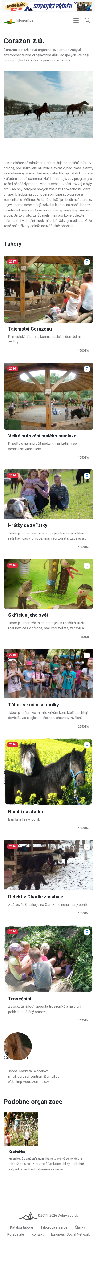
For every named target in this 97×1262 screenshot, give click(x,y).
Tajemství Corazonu (30, 328)
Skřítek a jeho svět (28, 615)
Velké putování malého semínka (42, 435)
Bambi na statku (25, 811)
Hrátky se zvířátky (27, 525)
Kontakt (38, 1234)
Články (80, 1227)
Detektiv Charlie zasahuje (35, 897)
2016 (12, 368)
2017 (12, 261)
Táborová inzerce (53, 1227)
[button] (87, 20)
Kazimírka (17, 1151)
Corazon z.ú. (17, 1058)
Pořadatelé (15, 1234)
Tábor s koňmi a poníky (33, 704)
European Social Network (70, 1234)
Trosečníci (19, 998)
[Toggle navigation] (76, 20)
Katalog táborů (21, 1227)
